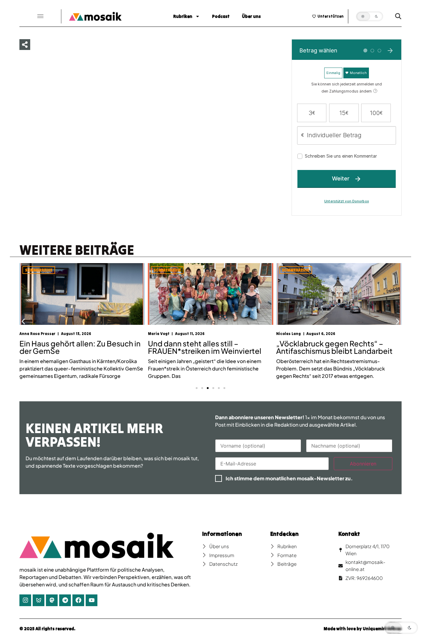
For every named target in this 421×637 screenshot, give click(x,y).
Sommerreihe (38, 270)
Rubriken (182, 16)
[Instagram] (25, 600)
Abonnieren (363, 464)
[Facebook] (78, 600)
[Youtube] (91, 600)
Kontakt (349, 533)
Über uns (251, 16)
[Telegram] (65, 600)
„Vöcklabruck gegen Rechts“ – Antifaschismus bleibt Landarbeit (334, 347)
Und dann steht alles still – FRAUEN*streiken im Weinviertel (204, 347)
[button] (40, 16)
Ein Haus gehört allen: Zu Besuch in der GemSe (80, 347)
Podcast (221, 16)
